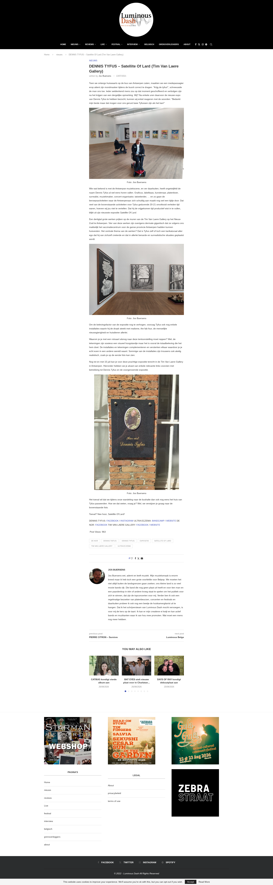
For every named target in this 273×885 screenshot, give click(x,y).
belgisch (48, 829)
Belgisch (149, 44)
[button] (93, 673)
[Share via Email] (142, 558)
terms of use (114, 801)
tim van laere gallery (101, 546)
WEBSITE (171, 520)
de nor (94, 541)
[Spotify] (206, 44)
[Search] (211, 44)
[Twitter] (199, 44)
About (187, 44)
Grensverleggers (169, 44)
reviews (48, 798)
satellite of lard (162, 541)
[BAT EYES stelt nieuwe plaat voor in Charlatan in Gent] (136, 665)
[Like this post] (132, 558)
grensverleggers (52, 837)
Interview (132, 44)
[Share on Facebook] (135, 558)
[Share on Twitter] (138, 558)
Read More (204, 882)
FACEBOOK (112, 520)
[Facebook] (195, 44)
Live (103, 44)
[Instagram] (203, 44)
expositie (144, 541)
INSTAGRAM (127, 520)
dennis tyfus (128, 541)
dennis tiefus (109, 541)
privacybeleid (114, 793)
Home (63, 44)
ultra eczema (124, 546)
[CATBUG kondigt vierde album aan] (104, 665)
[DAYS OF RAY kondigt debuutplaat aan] (169, 665)
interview (48, 821)
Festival (116, 44)
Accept (190, 882)
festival (47, 813)
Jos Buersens (105, 76)
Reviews (89, 44)
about (47, 844)
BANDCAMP (158, 520)
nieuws (74, 44)
